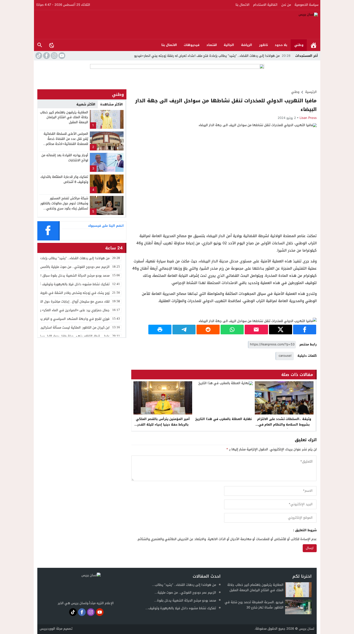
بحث (40, 45)
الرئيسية (314, 45)
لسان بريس (306, 629)
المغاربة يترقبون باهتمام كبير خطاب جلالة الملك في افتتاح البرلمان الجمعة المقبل (64, 117)
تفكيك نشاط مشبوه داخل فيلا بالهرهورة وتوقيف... (180, 608)
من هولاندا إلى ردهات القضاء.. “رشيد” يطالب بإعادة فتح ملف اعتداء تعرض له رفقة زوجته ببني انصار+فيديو (212, 56)
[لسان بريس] (177, 25)
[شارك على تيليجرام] (184, 329)
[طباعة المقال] (160, 329)
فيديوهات (191, 45)
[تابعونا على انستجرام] (54, 55)
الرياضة (246, 45)
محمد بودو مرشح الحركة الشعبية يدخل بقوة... (185, 600)
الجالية (229, 45)
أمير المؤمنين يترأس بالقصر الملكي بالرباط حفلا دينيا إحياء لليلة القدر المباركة (163, 424)
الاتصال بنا (242, 5)
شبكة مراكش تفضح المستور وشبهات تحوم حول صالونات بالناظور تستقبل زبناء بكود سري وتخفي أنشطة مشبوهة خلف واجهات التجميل (64, 208)
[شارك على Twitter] (280, 329)
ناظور (263, 45)
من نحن (286, 5)
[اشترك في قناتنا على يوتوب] (61, 55)
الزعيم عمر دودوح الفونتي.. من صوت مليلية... (185, 592)
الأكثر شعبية (85, 104)
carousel (285, 356)
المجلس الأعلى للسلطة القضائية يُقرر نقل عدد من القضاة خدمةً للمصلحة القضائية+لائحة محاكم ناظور (66, 141)
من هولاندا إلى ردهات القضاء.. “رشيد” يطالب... (184, 585)
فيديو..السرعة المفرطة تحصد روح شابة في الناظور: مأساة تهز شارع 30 (254, 604)
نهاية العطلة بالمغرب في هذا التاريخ (223, 419)
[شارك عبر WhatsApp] (232, 329)
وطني (298, 45)
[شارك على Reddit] (208, 329)
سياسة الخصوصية (306, 5)
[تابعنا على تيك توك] (38, 55)
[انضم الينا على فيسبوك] (46, 55)
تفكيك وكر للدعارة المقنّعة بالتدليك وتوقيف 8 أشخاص (64, 179)
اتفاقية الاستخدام (265, 5)
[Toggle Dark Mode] (52, 45)
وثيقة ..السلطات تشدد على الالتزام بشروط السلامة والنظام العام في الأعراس (284, 424)
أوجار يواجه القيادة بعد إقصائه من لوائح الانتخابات (64, 157)
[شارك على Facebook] (304, 329)
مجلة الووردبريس (51, 629)
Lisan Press (308, 118)
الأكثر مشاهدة (111, 104)
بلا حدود (281, 45)
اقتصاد (211, 45)
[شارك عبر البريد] (256, 329)
